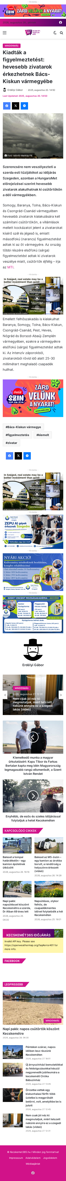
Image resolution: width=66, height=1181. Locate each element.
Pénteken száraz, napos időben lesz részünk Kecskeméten (41, 1050)
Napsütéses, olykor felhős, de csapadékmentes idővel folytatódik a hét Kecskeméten (48, 907)
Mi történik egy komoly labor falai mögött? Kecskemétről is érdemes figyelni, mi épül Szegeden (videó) (33, 704)
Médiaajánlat (33, 1163)
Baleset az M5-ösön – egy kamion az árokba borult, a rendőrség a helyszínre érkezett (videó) (48, 864)
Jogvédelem (50, 1157)
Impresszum (16, 1157)
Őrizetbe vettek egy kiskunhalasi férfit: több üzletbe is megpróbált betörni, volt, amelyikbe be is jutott (43, 1097)
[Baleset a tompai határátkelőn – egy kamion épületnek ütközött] (17, 845)
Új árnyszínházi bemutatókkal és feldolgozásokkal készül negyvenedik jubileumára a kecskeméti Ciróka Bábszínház (44, 1072)
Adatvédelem (33, 1157)
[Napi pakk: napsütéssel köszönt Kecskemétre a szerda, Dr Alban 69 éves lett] (17, 889)
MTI (10, 267)
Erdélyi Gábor (33, 665)
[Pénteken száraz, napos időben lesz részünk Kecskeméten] (13, 1052)
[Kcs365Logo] (33, 32)
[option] (33, 695)
